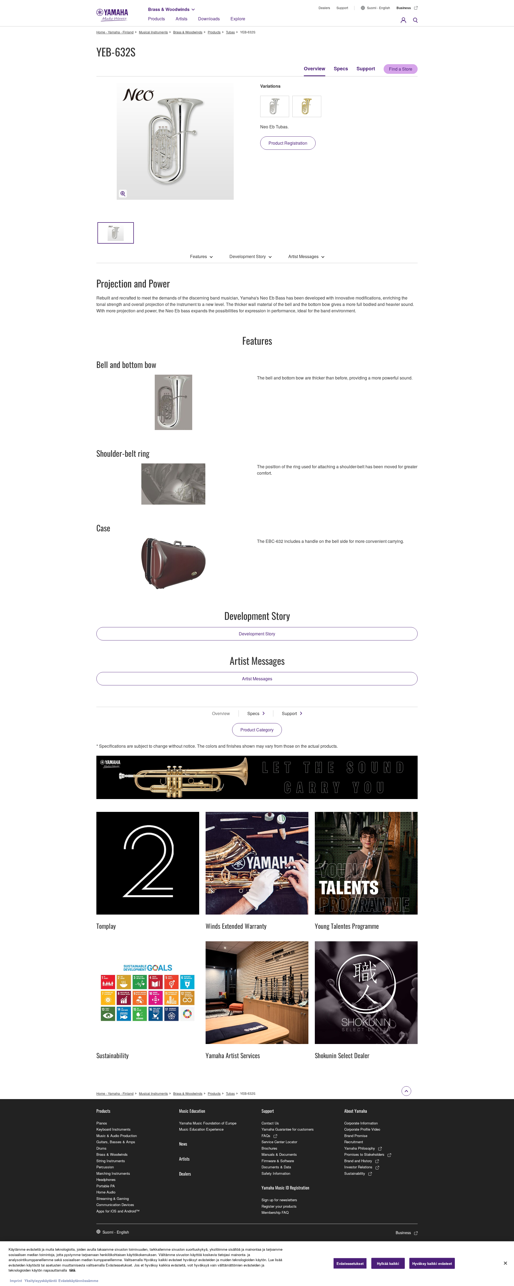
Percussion (105, 1166)
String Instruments (110, 1160)
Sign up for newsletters (279, 1199)
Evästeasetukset (350, 1263)
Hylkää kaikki (388, 1263)
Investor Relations (358, 1166)
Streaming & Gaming (112, 1198)
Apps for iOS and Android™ (117, 1211)
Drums (101, 1148)
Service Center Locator (279, 1141)
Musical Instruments (153, 32)
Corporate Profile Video (362, 1129)
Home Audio (105, 1192)
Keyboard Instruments (113, 1129)
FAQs (266, 1135)
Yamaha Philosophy (359, 1148)
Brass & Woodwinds (169, 9)
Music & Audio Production (116, 1135)
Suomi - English (378, 7)
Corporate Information (361, 1123)
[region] (257, 1263)
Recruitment (353, 1141)
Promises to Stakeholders (364, 1154)
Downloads (209, 19)
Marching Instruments (113, 1173)
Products (156, 19)
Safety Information (276, 1173)
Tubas (230, 32)
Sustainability (354, 1173)
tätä (72, 1270)
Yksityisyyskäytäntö (40, 1280)
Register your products (279, 1206)
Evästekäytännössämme (78, 1280)
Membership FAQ (275, 1212)
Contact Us (270, 1123)
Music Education (192, 1111)
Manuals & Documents (279, 1154)
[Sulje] (505, 1263)
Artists (181, 19)
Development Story (247, 256)
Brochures (269, 1148)
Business (403, 7)
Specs (341, 68)
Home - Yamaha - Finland (115, 32)
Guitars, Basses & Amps (115, 1141)
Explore (237, 19)
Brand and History (358, 1160)
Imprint (16, 1280)
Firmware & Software (278, 1160)
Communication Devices (115, 1204)
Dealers (324, 7)
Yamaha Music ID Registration (285, 1187)
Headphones (106, 1179)
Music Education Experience (201, 1129)
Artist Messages (303, 256)
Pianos (101, 1123)
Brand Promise (355, 1135)
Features (198, 256)
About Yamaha (355, 1111)
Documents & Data (276, 1166)
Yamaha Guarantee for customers (288, 1129)
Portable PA (105, 1185)
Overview (314, 68)
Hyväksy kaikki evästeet (432, 1263)
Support (342, 7)
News (183, 1144)
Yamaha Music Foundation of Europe (207, 1123)
